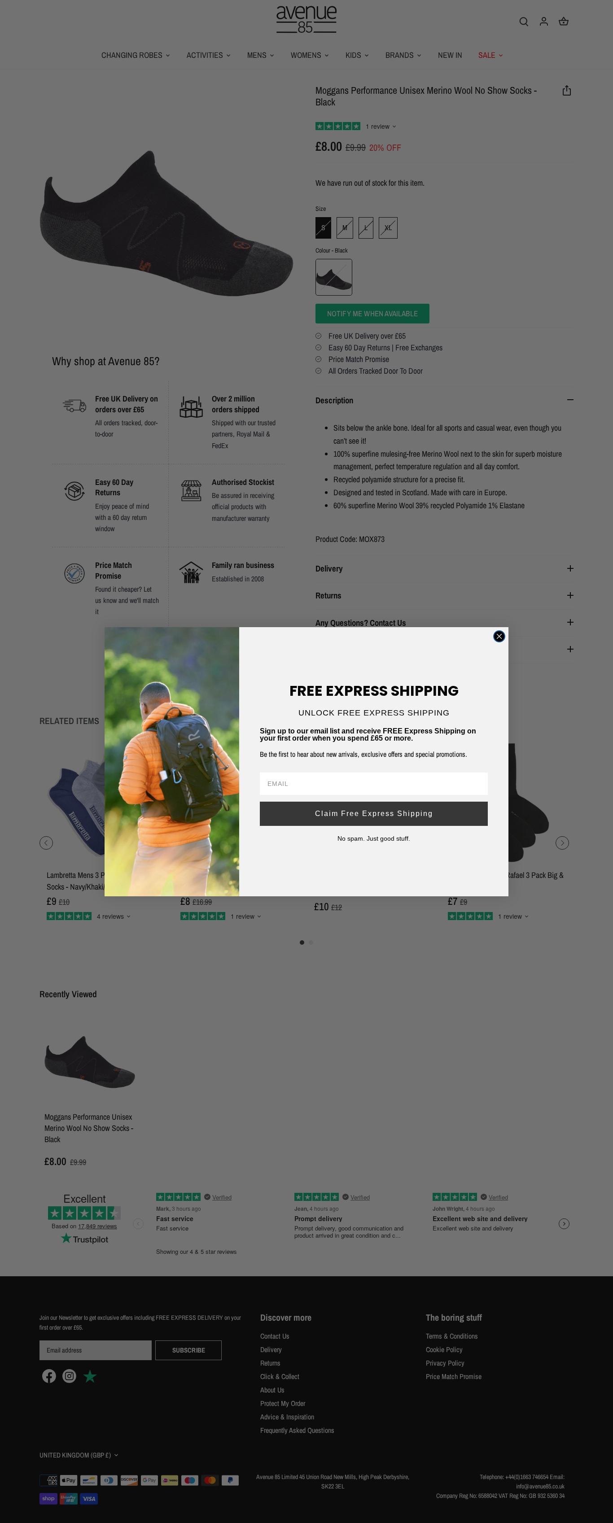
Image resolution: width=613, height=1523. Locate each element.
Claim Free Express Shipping (374, 813)
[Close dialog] (499, 636)
